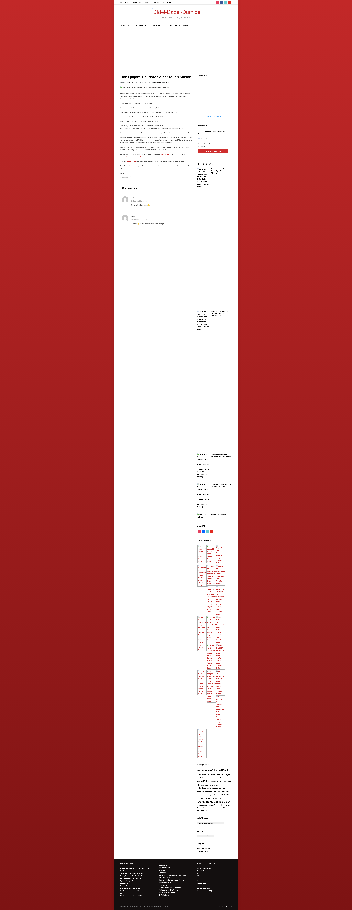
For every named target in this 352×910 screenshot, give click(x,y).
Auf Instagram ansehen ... (215, 116)
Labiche (227, 791)
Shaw (214, 802)
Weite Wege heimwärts (210, 808)
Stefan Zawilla (202, 805)
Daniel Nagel (223, 774)
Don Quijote (158, 82)
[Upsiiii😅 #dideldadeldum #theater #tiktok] (224, 96)
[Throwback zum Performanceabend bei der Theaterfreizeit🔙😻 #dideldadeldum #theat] (213, 84)
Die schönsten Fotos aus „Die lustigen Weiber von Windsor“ (220, 171)
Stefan (131, 82)
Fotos (206, 781)
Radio (210, 798)
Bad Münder (224, 770)
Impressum (156, 2)
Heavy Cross (214, 785)
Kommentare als (204, 891)
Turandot (162, 873)
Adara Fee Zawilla (203, 770)
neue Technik (164, 154)
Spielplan (225, 802)
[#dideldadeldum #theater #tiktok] (224, 84)
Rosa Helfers (218, 798)
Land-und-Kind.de (203, 849)
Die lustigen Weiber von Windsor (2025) (134, 868)
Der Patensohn (164, 867)
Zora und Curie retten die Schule (131, 873)
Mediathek (187, 25)
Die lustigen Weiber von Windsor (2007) (173, 875)
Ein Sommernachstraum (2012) (131, 896)
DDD (198, 778)
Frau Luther (124, 886)
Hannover (207, 785)
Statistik (166, 82)
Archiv (177, 25)
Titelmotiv (218, 805)
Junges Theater (218, 788)
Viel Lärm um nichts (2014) (129, 891)
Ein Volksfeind (164, 895)
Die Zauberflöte (164, 877)
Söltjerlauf (211, 805)
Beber (201, 774)
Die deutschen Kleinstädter (130, 888)
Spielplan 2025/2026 (218, 514)
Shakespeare (204, 801)
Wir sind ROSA (202, 851)
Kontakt (146, 2)
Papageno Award (213, 795)
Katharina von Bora (204, 791)
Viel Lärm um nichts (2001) (168, 890)
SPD (218, 802)
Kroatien (223, 791)
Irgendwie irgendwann (128, 881)
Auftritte (213, 770)
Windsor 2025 (125, 25)
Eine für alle (229, 778)
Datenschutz (167, 2)
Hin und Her (124, 883)
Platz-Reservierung (142, 25)
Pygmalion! (163, 885)
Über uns (168, 25)
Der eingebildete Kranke (167, 892)
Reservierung (125, 2)
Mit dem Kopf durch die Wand (130, 878)
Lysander (162, 870)
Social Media (157, 25)
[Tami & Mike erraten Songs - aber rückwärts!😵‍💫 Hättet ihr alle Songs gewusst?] (224, 107)
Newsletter (137, 2)
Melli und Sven (132, 161)
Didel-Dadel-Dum (206, 778)
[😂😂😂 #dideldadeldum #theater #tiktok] (202, 96)
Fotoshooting (214, 782)
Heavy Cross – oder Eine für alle (131, 876)
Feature (200, 782)
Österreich (206, 810)
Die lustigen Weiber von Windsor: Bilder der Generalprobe (219, 314)
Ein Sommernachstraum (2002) (170, 887)
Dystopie (223, 778)
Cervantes (125, 177)
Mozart (204, 795)
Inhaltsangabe (204, 788)
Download (217, 778)
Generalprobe (225, 781)
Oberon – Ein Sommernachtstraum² (171, 880)
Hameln (200, 785)
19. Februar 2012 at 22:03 (139, 220)
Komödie (217, 791)
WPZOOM (228, 906)
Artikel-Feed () (203, 888)
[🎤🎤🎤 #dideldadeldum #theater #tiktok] (202, 107)
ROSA (122, 893)
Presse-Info (203, 798)
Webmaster (201, 876)
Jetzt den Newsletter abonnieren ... (213, 151)
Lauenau (199, 795)
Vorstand (200, 808)
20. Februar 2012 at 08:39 (139, 201)
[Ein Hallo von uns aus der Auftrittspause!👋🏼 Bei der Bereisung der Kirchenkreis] (213, 96)
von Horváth (227, 805)
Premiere (224, 794)
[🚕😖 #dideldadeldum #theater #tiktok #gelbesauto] (202, 84)
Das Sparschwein (165, 882)
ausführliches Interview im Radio (132, 157)
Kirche (213, 791)
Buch (206, 774)
